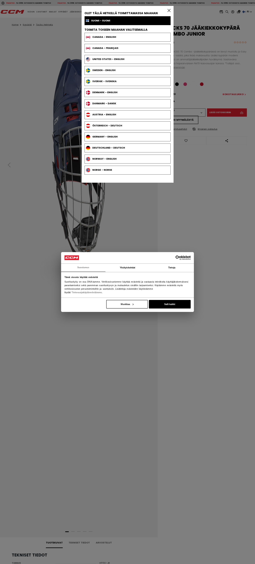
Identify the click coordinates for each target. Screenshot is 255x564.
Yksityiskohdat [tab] (127, 267)
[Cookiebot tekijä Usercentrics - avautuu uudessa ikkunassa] (178, 257)
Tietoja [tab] (171, 267)
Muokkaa (125, 304)
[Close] (168, 10)
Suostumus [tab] (83, 267)
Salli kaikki (169, 304)
